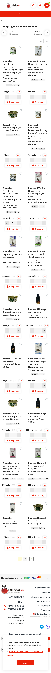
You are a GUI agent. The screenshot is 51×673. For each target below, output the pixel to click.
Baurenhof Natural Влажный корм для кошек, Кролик (37, 521)
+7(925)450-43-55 (15, 609)
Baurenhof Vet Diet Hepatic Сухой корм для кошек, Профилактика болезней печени (12, 257)
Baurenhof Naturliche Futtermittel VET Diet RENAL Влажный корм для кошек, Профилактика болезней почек (12, 198)
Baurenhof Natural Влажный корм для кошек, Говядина (12, 312)
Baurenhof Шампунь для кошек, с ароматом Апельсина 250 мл (37, 313)
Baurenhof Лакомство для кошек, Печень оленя (10, 522)
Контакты (45, 610)
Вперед (31, 559)
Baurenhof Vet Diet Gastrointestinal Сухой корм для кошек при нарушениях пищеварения (37, 258)
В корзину (14, 102)
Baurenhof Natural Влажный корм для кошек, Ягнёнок (12, 127)
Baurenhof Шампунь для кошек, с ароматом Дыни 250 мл (37, 417)
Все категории (14, 13)
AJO (13, 31)
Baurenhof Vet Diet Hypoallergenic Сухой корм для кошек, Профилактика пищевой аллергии (37, 195)
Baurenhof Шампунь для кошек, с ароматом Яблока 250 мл (12, 362)
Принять (25, 662)
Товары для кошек (27, 20)
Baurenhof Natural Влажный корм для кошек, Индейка (12, 416)
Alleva (37, 31)
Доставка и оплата (40, 596)
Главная (4, 20)
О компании (44, 605)
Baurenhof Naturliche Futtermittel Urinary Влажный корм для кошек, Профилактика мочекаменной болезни (37, 134)
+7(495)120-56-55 (15, 605)
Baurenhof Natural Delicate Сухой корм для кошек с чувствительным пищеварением (11, 469)
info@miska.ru (42, 614)
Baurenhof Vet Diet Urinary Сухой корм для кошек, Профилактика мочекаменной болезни (38, 68)
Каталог (14, 20)
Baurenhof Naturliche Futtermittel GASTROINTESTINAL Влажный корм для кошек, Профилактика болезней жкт (13, 71)
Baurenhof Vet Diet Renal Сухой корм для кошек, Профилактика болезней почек (37, 364)
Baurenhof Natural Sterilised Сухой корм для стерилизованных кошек (37, 469)
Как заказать (43, 601)
